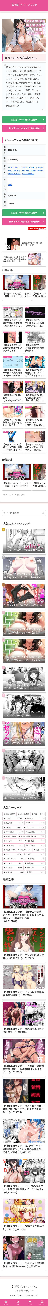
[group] (17, 287)
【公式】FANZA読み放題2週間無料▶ (24, 128)
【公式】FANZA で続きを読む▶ (24, 120)
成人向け (25, 171)
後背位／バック (14, 174)
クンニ (10, 167)
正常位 (33, 171)
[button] (41, 287)
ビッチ (31, 167)
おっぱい (39, 167)
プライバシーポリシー (24, 1291)
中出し (17, 167)
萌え (10, 171)
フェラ (24, 167)
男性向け (16, 171)
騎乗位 (40, 171)
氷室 (10, 185)
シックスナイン (28, 174)
